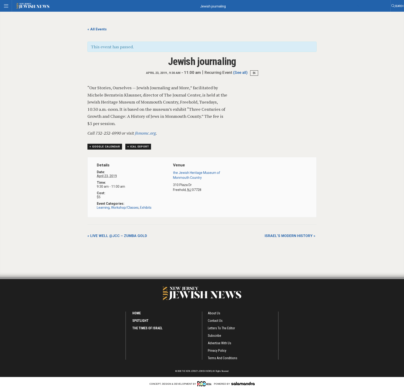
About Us (214, 313)
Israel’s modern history (290, 236)
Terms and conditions (222, 358)
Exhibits (146, 207)
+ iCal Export (138, 146)
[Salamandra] (243, 383)
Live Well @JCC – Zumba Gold (117, 236)
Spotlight (140, 321)
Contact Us (215, 321)
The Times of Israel (147, 328)
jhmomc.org (145, 133)
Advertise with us (219, 343)
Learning (103, 207)
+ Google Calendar (105, 146)
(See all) (240, 72)
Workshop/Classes (125, 207)
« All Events (97, 29)
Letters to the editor (221, 328)
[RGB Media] (205, 383)
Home (136, 313)
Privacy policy (217, 350)
